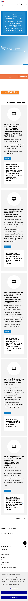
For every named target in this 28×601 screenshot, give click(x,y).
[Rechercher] (18, 4)
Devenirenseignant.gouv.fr (7, 552)
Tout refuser (14, 593)
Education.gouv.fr (5, 549)
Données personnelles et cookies (13, 581)
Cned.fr (3, 559)
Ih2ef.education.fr (5, 570)
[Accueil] (5, 3)
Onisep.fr (3, 557)
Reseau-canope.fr (5, 562)
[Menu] (25, 4)
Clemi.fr (3, 565)
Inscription (7, 158)
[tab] (14, 173)
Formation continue (7, 533)
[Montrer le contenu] (22, 173)
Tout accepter (14, 597)
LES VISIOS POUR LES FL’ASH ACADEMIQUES (10, 92)
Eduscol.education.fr (5, 554)
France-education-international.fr (8, 567)
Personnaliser (14, 589)
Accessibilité (21, 4)
